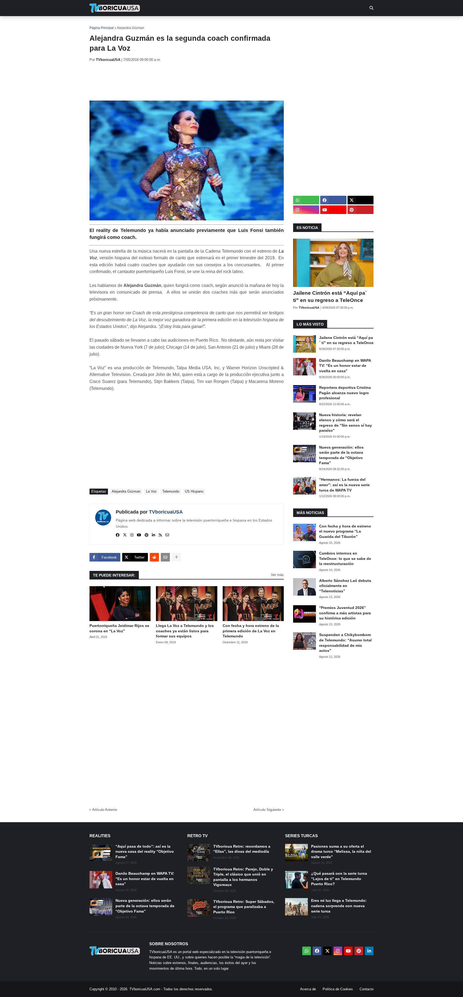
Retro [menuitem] (285, 24)
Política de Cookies (338, 989)
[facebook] (118, 535)
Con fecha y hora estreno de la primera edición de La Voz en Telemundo (251, 630)
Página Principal (101, 28)
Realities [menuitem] (175, 24)
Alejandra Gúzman (130, 28)
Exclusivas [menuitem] (259, 24)
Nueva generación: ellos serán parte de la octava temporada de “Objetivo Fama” (341, 455)
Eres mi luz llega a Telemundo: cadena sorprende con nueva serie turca (339, 905)
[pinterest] (146, 535)
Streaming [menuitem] (228, 24)
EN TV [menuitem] (148, 24)
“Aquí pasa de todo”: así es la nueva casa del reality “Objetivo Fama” (144, 851)
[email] (167, 535)
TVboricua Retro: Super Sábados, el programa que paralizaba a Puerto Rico (243, 906)
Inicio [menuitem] (99, 24)
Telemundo (170, 491)
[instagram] (131, 535)
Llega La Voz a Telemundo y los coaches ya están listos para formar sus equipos (185, 630)
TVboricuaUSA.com (144, 989)
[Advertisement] (187, 81)
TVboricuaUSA (166, 512)
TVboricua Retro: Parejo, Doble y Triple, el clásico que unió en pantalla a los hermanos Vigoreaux (243, 877)
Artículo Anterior (104, 810)
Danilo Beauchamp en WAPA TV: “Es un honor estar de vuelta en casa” (345, 365)
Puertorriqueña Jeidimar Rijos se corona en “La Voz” (119, 628)
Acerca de (308, 989)
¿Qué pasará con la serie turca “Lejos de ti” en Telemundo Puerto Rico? (339, 878)
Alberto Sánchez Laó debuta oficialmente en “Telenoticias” (345, 585)
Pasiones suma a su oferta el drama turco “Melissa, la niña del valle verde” (341, 851)
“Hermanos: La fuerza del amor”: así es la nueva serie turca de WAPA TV (344, 484)
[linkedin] (153, 535)
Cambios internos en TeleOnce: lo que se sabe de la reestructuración (345, 558)
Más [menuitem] (304, 24)
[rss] (160, 535)
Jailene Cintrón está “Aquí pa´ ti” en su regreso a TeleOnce (330, 296)
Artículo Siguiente (267, 810)
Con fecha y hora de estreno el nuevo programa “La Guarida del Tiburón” (345, 531)
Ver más (277, 575)
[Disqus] (186, 724)
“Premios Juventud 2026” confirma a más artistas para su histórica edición (345, 612)
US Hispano (194, 491)
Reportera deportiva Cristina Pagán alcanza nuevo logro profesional (345, 392)
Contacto (367, 989)
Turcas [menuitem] (201, 24)
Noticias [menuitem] (122, 24)
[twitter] (125, 535)
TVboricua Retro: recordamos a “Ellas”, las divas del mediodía (241, 849)
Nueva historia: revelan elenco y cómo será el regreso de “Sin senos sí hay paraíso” (345, 423)
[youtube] (139, 535)
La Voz (151, 491)
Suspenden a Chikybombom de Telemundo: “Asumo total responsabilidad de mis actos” (345, 643)
